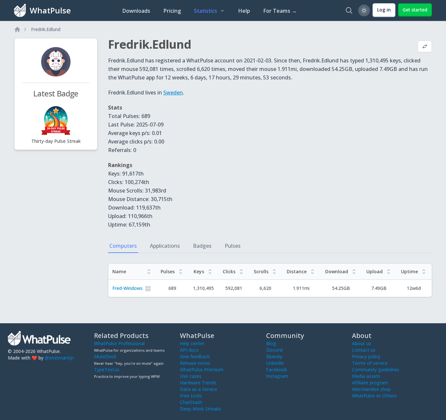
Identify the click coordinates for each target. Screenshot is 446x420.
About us (361, 343)
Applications (165, 245)
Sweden (173, 92)
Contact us (363, 350)
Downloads (136, 10)
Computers (123, 245)
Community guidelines (375, 369)
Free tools (191, 396)
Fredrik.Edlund (45, 29)
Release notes (195, 363)
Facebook (276, 369)
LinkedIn (275, 363)
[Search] (349, 10)
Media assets (366, 376)
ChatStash (191, 402)
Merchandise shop (371, 389)
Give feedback (195, 356)
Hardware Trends (198, 382)
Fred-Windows (127, 288)
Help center (192, 343)
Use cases (190, 376)
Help (244, 10)
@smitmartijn (59, 358)
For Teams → (280, 10)
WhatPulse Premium (201, 369)
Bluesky (274, 356)
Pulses (233, 245)
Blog (271, 343)
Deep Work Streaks (200, 409)
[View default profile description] (425, 47)
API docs (189, 350)
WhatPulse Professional (119, 343)
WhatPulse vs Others (374, 396)
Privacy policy (366, 356)
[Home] (17, 29)
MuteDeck (105, 356)
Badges (202, 245)
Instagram (277, 376)
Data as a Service (198, 389)
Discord (274, 350)
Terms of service (370, 363)
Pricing (172, 10)
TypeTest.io (106, 369)
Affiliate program (370, 382)
